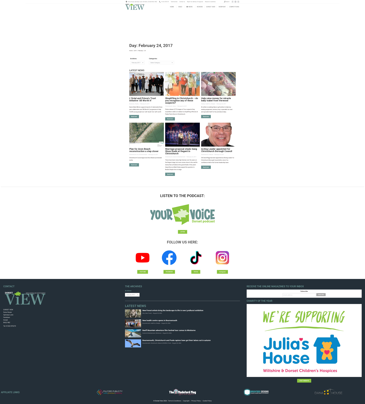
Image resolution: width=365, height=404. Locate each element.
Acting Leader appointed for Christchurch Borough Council (216, 150)
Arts (143, 313)
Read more (134, 116)
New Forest (148, 313)
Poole (169, 343)
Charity (137, 104)
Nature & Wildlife (162, 343)
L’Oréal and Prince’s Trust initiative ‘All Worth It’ (142, 99)
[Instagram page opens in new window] (235, 1)
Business (131, 104)
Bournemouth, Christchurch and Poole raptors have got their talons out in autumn (176, 340)
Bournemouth (146, 323)
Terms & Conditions (174, 401)
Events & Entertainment (179, 157)
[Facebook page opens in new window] (232, 1)
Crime (174, 106)
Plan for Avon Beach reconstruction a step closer (144, 150)
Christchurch (168, 106)
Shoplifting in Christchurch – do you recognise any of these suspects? (181, 101)
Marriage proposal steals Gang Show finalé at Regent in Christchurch (181, 151)
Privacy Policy (196, 401)
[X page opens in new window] (238, 1)
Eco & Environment (142, 154)
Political (211, 154)
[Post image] (146, 84)
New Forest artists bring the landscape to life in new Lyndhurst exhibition (172, 310)
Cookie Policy (207, 401)
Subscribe (304, 291)
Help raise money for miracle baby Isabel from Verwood (216, 99)
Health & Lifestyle (210, 104)
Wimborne (158, 333)
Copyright (186, 401)
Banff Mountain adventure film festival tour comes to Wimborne (169, 330)
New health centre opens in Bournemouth (159, 320)
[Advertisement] (182, 24)
